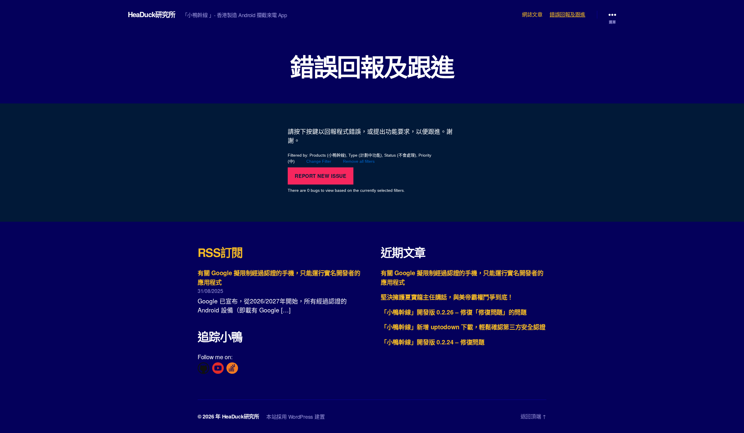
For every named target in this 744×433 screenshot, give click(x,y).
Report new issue (320, 175)
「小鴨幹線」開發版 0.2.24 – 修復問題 (432, 341)
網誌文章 (532, 14)
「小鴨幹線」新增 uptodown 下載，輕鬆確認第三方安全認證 (463, 326)
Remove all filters (359, 161)
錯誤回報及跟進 (567, 14)
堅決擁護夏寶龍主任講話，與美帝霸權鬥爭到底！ (447, 296)
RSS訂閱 (220, 252)
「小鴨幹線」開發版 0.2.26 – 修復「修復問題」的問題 (454, 311)
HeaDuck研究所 (151, 14)
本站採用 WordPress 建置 (295, 416)
